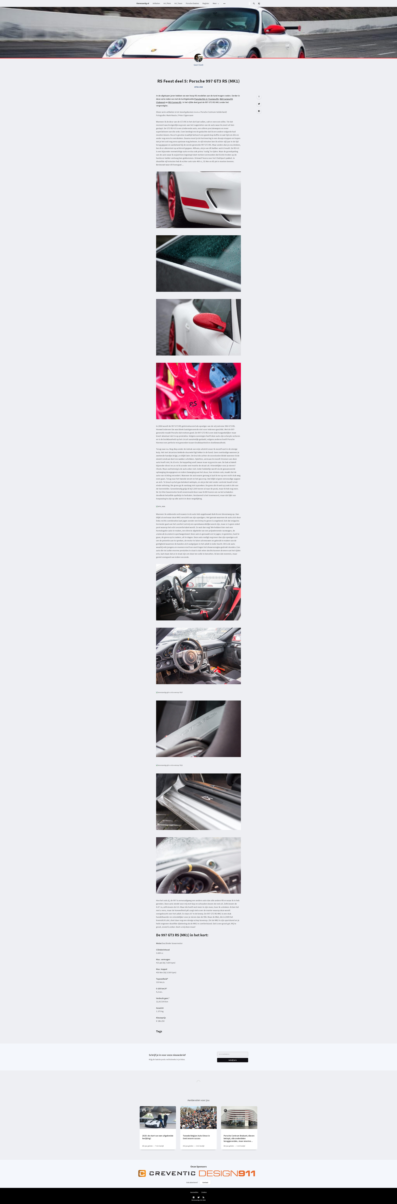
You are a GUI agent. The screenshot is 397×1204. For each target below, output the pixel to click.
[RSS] (203, 1197)
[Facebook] (259, 111)
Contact (205, 1182)
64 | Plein (167, 3)
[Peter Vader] (144, 1110)
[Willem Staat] (185, 1110)
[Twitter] (259, 103)
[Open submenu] (224, 3)
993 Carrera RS (174, 102)
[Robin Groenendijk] (225, 1110)
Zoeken (204, 1192)
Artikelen (156, 3)
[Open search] (254, 3)
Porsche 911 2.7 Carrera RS (206, 99)
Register (206, 3)
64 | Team (178, 3)
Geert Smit (198, 65)
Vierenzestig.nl (142, 3)
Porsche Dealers (192, 3)
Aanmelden (194, 1192)
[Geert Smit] (198, 58)
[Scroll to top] (259, 96)
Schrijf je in (233, 1060)
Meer (215, 3)
